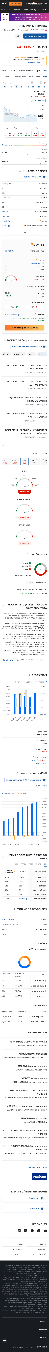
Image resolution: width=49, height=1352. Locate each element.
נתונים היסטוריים (20, 77)
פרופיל (38, 77)
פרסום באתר (17, 1249)
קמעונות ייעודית (8, 919)
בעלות (31, 77)
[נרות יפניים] (44, 82)
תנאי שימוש (43, 1322)
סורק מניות (34, 10)
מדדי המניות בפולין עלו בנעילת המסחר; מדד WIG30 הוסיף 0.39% (27, 399)
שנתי (45, 786)
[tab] (35, 461)
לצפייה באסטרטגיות (33, 62)
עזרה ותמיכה (17, 1254)
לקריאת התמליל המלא (11, 660)
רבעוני (37, 786)
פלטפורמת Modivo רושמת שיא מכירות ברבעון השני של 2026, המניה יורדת (26, 432)
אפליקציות (43, 1244)
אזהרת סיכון (43, 1338)
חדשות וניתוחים (26, 70)
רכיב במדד (9, 77)
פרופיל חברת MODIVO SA (32, 909)
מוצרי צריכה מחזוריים (10, 924)
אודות (20, 1244)
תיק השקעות (42, 1249)
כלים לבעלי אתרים (40, 1254)
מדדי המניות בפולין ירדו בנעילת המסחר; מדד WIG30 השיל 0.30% (27, 415)
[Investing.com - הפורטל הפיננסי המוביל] (34, 3)
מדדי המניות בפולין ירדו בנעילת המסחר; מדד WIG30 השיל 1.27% (27, 383)
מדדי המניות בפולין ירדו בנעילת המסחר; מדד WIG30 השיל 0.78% (27, 367)
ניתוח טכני (41, 453)
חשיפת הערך (9, 145)
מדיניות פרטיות (42, 1330)
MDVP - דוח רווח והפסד (33, 773)
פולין (4, 935)
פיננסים (12, 70)
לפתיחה (22, 899)
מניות (44, 10)
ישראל (25, 10)
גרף (38, 70)
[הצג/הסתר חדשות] (32, 82)
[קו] (41, 82)
